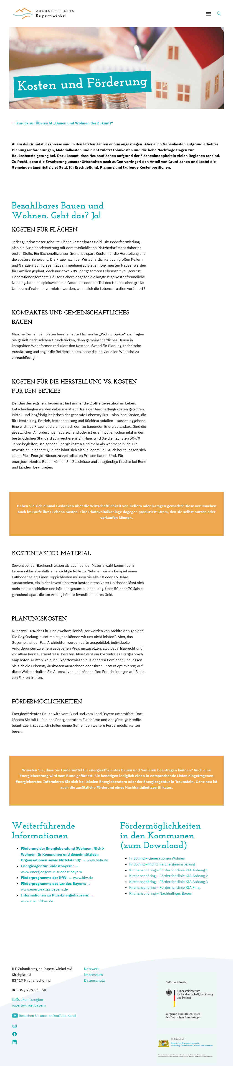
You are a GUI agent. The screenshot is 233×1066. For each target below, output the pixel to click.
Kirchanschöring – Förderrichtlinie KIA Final (164, 887)
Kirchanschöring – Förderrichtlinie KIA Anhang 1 (168, 870)
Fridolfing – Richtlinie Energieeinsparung (162, 864)
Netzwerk (91, 968)
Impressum (93, 974)
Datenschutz (94, 980)
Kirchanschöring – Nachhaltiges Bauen (160, 893)
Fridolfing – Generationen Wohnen (157, 858)
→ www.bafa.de (64, 854)
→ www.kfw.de (57, 877)
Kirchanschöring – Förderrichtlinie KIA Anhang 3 (168, 881)
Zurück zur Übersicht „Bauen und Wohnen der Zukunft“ (64, 123)
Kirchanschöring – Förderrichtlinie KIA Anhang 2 (168, 875)
